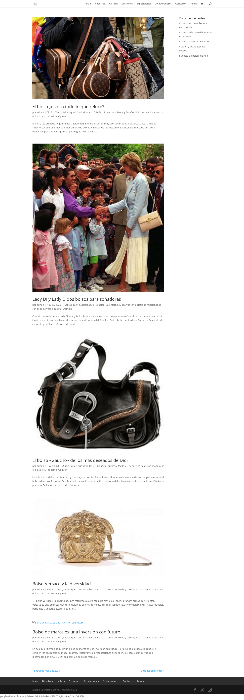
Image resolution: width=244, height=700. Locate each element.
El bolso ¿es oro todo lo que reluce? (68, 107)
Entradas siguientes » (152, 670)
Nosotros (100, 3)
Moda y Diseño (125, 112)
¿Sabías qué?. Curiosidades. (76, 112)
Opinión (62, 116)
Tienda (193, 3)
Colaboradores (163, 3)
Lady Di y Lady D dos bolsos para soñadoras (76, 299)
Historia (113, 3)
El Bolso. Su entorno (105, 112)
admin (40, 112)
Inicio (88, 3)
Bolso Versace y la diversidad (61, 584)
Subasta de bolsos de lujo (193, 55)
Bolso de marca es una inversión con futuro (76, 632)
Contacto (180, 3)
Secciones (127, 3)
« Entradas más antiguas (46, 670)
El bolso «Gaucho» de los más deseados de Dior (80, 460)
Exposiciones (143, 3)
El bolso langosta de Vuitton (194, 41)
